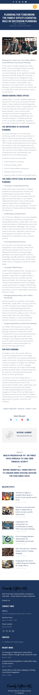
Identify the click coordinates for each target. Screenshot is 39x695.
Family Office (8, 39)
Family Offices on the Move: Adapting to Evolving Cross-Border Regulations (18, 671)
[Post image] (8, 496)
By (21, 409)
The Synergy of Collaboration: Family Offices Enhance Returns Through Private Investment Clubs (19, 653)
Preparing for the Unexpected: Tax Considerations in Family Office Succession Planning (25, 525)
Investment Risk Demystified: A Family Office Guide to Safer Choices (19, 662)
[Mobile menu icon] (35, 7)
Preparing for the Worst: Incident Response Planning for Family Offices (25, 563)
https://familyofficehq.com (24, 436)
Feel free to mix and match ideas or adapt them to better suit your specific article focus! (25, 510)
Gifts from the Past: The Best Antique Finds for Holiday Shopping (26, 551)
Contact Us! (6, 600)
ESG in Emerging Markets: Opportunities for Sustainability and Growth (25, 538)
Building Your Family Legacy (13, 642)
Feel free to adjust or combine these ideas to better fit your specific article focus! (26, 496)
